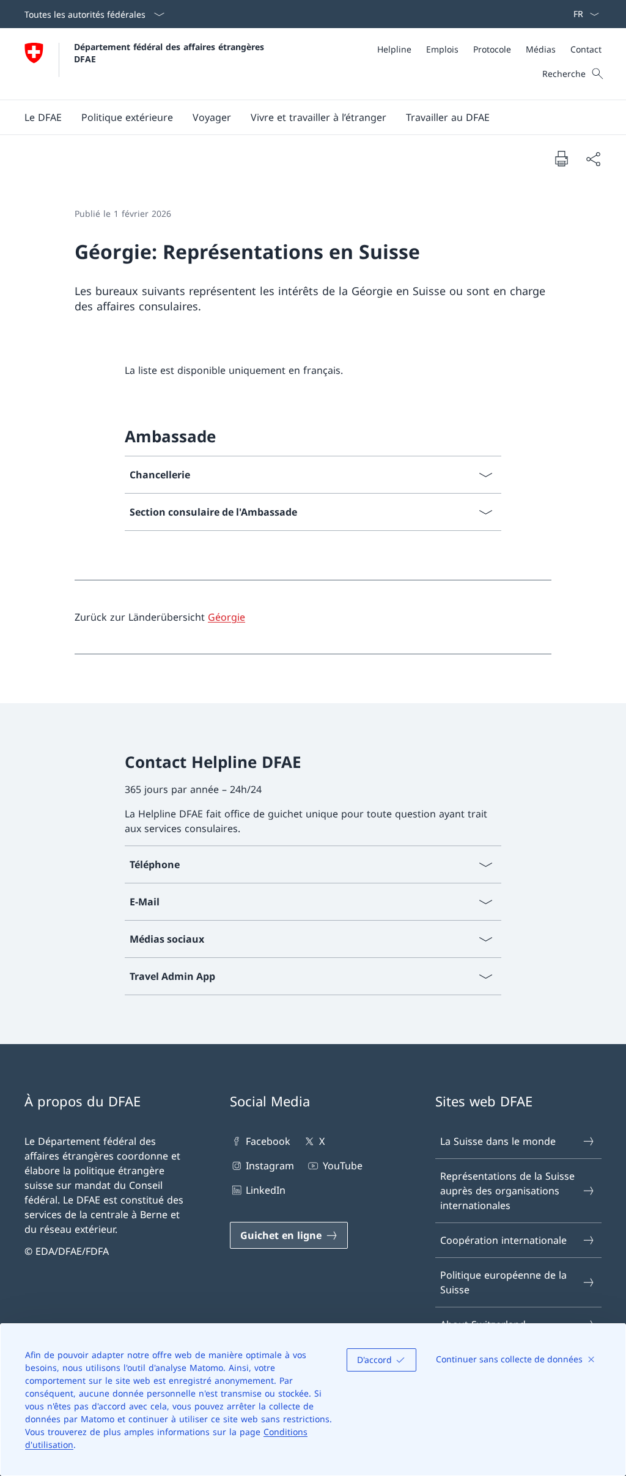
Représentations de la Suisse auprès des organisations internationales (507, 1190)
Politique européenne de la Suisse (503, 1282)
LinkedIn (265, 1190)
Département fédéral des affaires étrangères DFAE (170, 52)
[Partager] (593, 159)
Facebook (268, 1141)
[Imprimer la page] (561, 158)
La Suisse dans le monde (498, 1141)
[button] (43, 117)
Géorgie (226, 617)
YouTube (342, 1165)
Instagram (270, 1165)
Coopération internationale (503, 1240)
